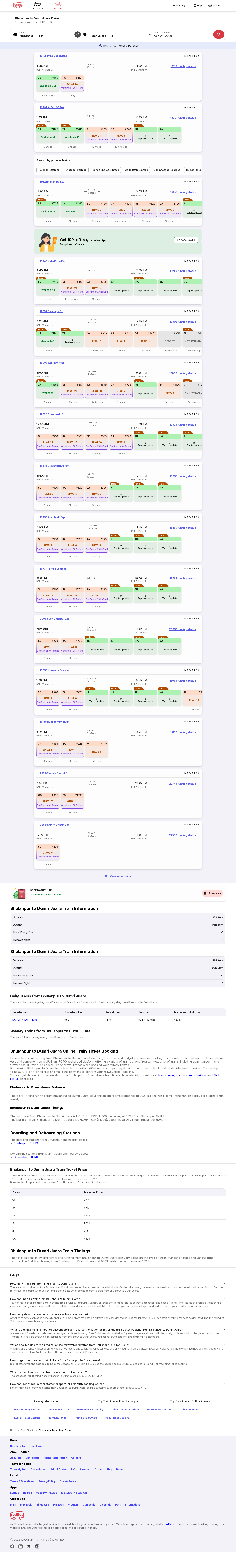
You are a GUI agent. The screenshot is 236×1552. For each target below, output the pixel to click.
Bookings (181, 5)
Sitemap (85, 1469)
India (13, 1504)
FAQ (73, 1469)
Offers (98, 1469)
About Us (15, 1457)
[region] (118, 76)
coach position (196, 1075)
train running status (171, 1075)
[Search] (218, 34)
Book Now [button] (215, 893)
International (133, 1504)
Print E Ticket (58, 1469)
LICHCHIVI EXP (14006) (25, 1019)
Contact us (32, 1457)
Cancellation (38, 1469)
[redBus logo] (18, 6)
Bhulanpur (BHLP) (26, 1143)
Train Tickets (37, 1446)
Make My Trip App (46, 1492)
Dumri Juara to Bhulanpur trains (45, 894)
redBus (14, 1492)
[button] (77, 34)
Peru (118, 1504)
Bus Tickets (17, 1446)
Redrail (27, 1492)
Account (217, 5)
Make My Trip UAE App (74, 1492)
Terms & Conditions (22, 1481)
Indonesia (26, 1504)
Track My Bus (18, 1469)
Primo (120, 1469)
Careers (76, 1457)
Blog (109, 1469)
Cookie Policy (68, 1481)
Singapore (42, 1504)
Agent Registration (55, 1457)
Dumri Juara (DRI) (26, 1157)
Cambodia (89, 1504)
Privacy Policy (47, 1481)
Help (199, 5)
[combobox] (44, 34)
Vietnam (73, 1504)
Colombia (105, 1504)
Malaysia (58, 1504)
